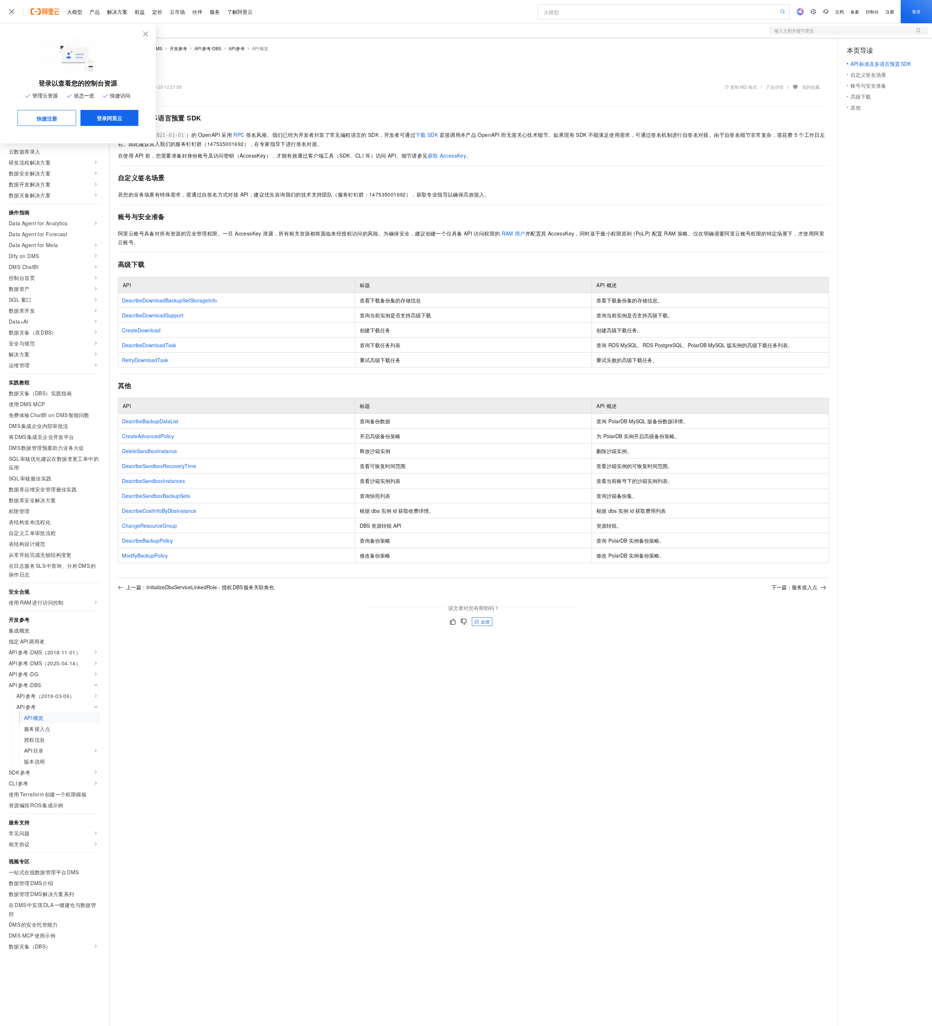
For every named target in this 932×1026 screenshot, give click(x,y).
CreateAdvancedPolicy (148, 436)
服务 (215, 11)
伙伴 (197, 11)
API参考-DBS (207, 48)
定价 (157, 11)
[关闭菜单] (11, 11)
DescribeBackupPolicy (147, 540)
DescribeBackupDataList (150, 421)
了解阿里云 (240, 11)
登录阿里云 (109, 118)
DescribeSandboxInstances (153, 480)
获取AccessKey (447, 155)
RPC (238, 134)
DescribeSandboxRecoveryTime (159, 466)
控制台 (872, 11)
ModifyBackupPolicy (145, 555)
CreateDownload (141, 330)
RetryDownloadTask (145, 360)
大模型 (74, 11)
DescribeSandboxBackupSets (156, 495)
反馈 (485, 621)
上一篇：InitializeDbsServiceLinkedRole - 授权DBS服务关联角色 (200, 587)
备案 (854, 11)
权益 (140, 11)
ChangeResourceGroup (149, 525)
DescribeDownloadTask (149, 345)
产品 (95, 11)
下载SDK (426, 134)
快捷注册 (47, 118)
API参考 (237, 48)
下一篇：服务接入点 (794, 587)
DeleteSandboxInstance (149, 451)
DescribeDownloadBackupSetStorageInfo (169, 300)
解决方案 (117, 11)
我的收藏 (811, 87)
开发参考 (178, 48)
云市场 (177, 11)
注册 (889, 11)
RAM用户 (513, 233)
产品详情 (774, 87)
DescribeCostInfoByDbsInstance (159, 510)
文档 (839, 11)
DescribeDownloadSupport (152, 315)
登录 (916, 11)
